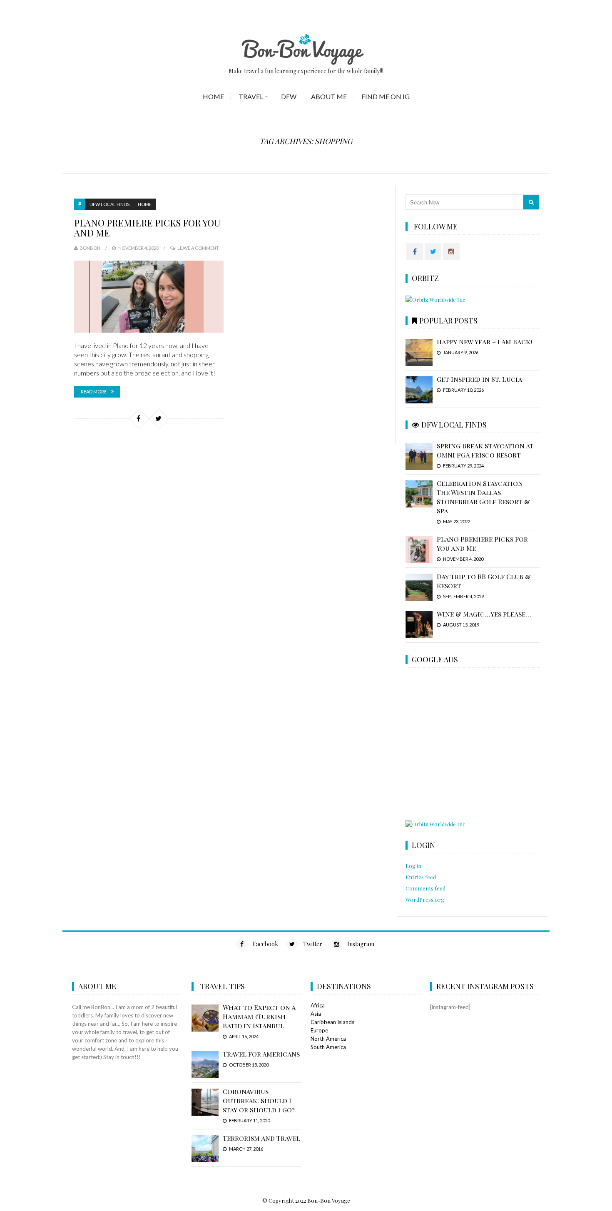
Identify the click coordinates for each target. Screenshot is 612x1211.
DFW (288, 96)
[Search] (531, 202)
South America (328, 1047)
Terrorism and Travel (261, 1138)
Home (213, 96)
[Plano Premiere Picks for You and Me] (149, 297)
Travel (251, 96)
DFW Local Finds (109, 204)
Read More (94, 391)
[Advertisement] (472, 745)
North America (328, 1038)
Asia (316, 1013)
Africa (318, 1005)
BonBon (90, 248)
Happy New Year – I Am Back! (484, 341)
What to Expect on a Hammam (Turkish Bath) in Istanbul (259, 1016)
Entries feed (421, 876)
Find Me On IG (385, 96)
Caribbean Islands (332, 1022)
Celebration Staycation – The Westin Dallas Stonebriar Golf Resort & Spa (483, 497)
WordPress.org (425, 899)
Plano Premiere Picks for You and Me (147, 227)
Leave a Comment (198, 248)
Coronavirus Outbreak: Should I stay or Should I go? (259, 1100)
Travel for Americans (261, 1053)
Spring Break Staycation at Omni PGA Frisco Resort (485, 450)
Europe (319, 1030)
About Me (329, 96)
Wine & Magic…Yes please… (484, 613)
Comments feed (425, 888)
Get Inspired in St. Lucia (479, 379)
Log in (413, 865)
